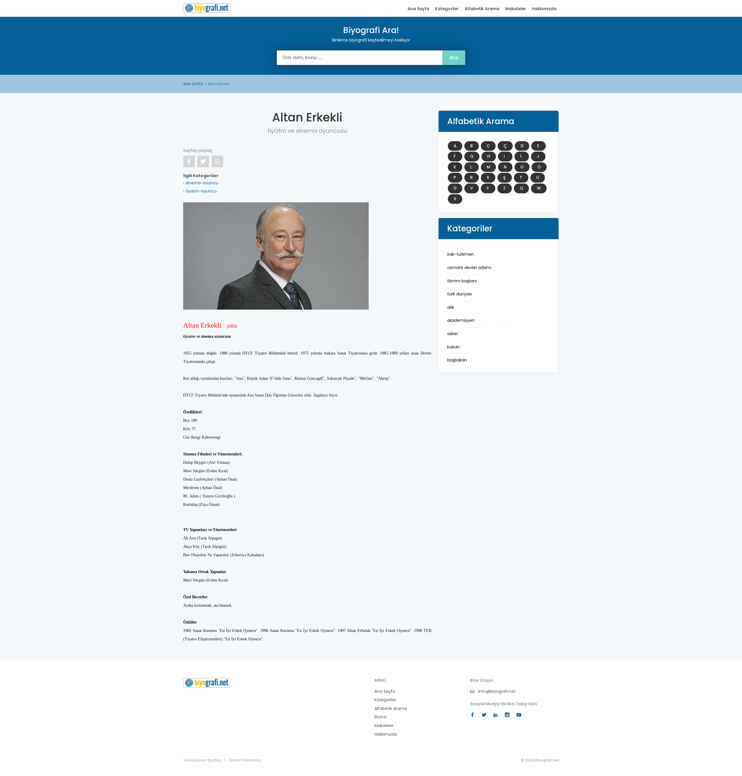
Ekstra (380, 717)
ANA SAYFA (193, 84)
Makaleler (515, 9)
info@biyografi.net (496, 691)
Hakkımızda (544, 9)
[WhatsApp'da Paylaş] (217, 161)
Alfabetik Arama (482, 9)
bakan (453, 347)
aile (450, 307)
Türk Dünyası (459, 294)
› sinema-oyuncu (200, 183)
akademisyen (460, 320)
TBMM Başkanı (462, 281)
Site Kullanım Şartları (202, 760)
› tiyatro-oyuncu (200, 191)
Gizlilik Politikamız (245, 760)
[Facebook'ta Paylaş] (189, 161)
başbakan (457, 360)
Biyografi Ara (206, 8)
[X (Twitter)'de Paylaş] (203, 161)
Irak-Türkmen (460, 254)
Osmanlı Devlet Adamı (469, 267)
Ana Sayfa (418, 9)
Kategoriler (447, 9)
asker (452, 334)
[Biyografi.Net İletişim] (206, 682)
